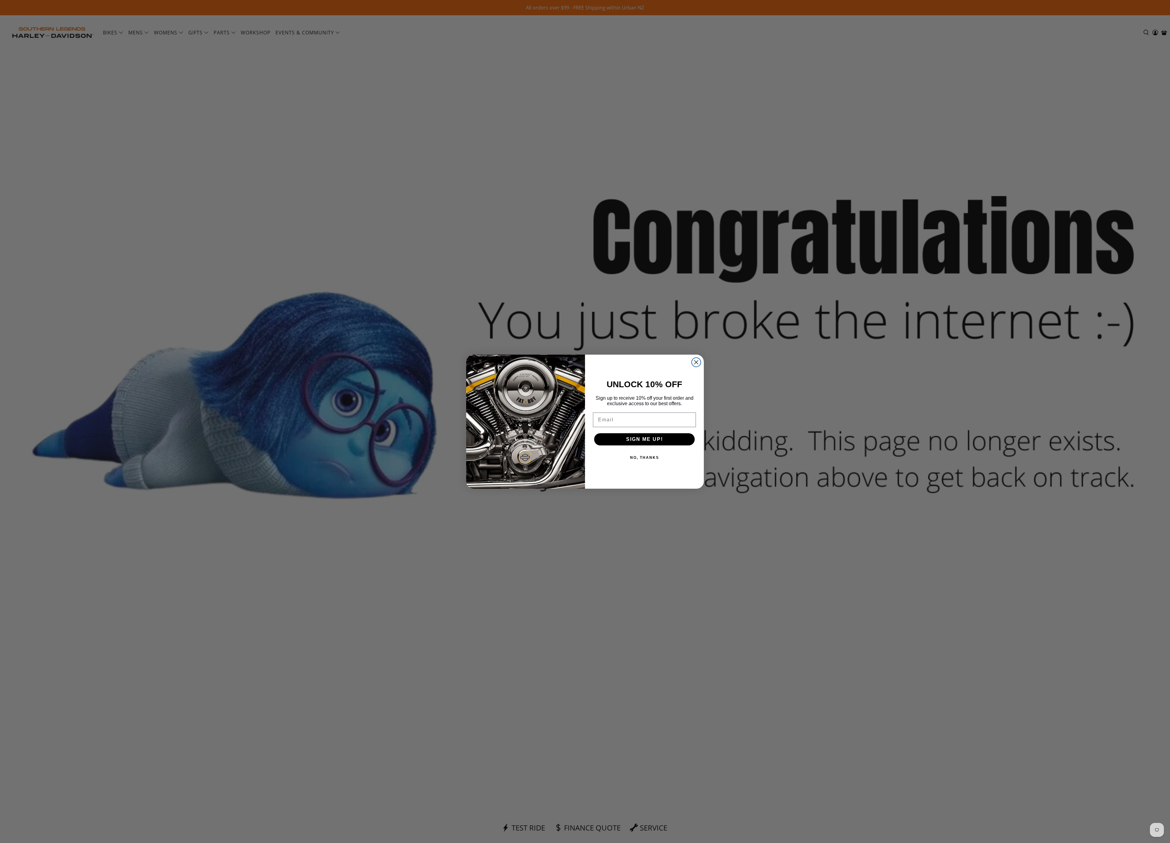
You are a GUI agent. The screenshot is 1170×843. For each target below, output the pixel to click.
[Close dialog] (696, 362)
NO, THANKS (644, 457)
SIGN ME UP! (644, 439)
